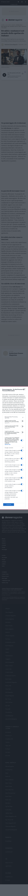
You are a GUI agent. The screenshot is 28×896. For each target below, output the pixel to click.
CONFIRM (8, 504)
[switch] (22, 421)
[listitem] (14, 417)
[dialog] (14, 448)
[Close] (24, 389)
